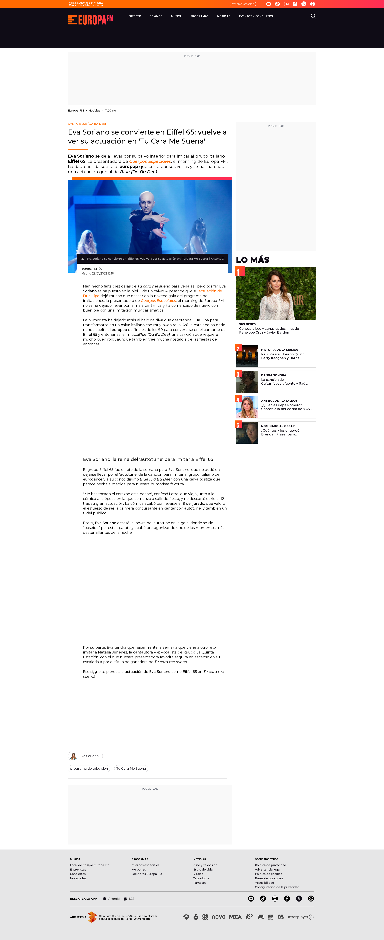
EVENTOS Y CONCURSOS (256, 16)
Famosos (199, 883)
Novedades (78, 878)
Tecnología (201, 878)
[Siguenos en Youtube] (268, 4)
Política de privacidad (270, 865)
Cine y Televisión (205, 865)
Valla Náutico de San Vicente (86, 2)
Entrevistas (78, 869)
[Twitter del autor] (100, 268)
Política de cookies (268, 874)
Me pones (139, 869)
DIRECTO (135, 16)
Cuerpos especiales (145, 865)
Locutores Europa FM (147, 874)
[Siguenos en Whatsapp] (312, 4)
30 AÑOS (156, 16)
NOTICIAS (223, 16)
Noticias (95, 110)
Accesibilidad (264, 883)
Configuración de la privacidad (277, 887)
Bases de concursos (269, 878)
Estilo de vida (203, 869)
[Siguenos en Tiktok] (277, 4)
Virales (198, 874)
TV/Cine (110, 110)
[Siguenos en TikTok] (263, 900)
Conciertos (78, 874)
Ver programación (243, 3)
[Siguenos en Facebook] (295, 4)
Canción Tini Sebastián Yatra (86, 5)
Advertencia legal (267, 869)
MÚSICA (176, 16)
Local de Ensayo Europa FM (89, 865)
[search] (313, 16)
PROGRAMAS (199, 16)
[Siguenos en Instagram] (286, 4)
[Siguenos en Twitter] (303, 4)
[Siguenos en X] (299, 900)
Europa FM (76, 110)
